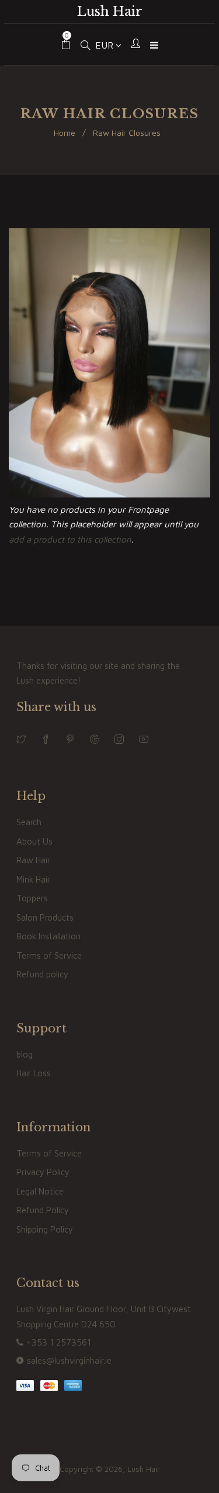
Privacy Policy (42, 1172)
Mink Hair (33, 879)
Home (64, 133)
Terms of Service (49, 955)
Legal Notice (40, 1191)
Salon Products (45, 917)
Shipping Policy (44, 1229)
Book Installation (48, 936)
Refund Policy (42, 1210)
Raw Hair (33, 860)
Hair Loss (33, 1073)
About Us (34, 841)
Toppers (32, 898)
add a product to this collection (70, 539)
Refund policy (42, 974)
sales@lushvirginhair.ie (69, 1360)
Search (28, 822)
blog (24, 1054)
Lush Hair (109, 11)
